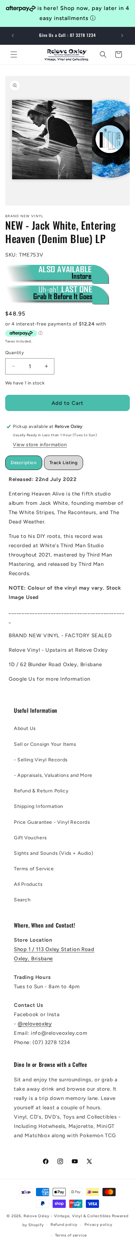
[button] (13, 54)
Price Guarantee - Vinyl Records (52, 822)
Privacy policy (98, 1224)
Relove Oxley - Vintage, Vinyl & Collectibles (67, 1216)
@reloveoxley (35, 1024)
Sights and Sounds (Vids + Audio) (53, 853)
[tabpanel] (67, 579)
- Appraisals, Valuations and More (53, 775)
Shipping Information (38, 806)
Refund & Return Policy (41, 791)
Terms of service (71, 1235)
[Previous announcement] (12, 35)
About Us (25, 728)
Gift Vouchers (30, 838)
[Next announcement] (122, 35)
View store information (40, 445)
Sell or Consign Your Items (45, 744)
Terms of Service (34, 869)
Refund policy (64, 1224)
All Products (28, 884)
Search (22, 900)
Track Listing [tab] (64, 462)
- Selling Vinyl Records (41, 760)
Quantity (14, 352)
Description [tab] (24, 462)
